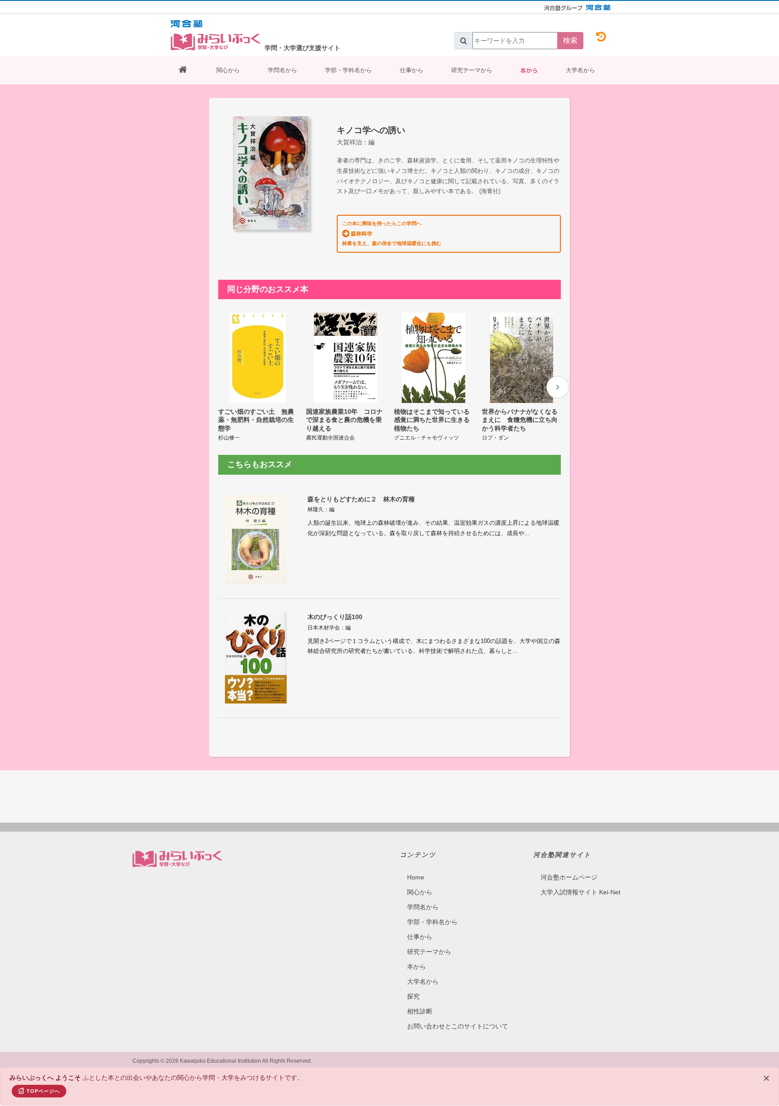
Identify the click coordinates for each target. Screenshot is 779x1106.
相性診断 (419, 1011)
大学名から (580, 70)
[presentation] (557, 387)
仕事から (411, 70)
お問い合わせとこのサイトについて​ (457, 1026)
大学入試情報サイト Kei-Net (580, 892)
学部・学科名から (348, 70)
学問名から (282, 70)
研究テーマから (471, 70)
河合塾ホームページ (569, 877)
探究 (413, 996)
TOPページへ (43, 1091)
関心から (228, 70)
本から (529, 70)
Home (415, 877)
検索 (570, 40)
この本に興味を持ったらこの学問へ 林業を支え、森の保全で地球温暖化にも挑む (391, 233)
